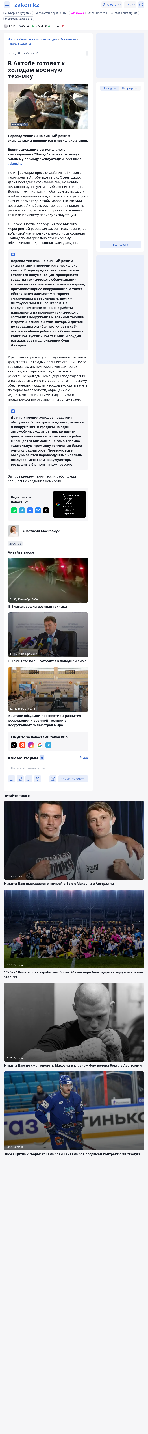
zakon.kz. (15, 163)
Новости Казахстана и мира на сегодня (32, 39)
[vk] (38, 510)
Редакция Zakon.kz (19, 43)
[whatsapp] (14, 510)
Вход (85, 757)
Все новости (68, 39)
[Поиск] (141, 4)
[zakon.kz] (26, 5)
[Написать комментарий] (48, 768)
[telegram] (22, 510)
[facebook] (30, 510)
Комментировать (73, 779)
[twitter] (46, 510)
